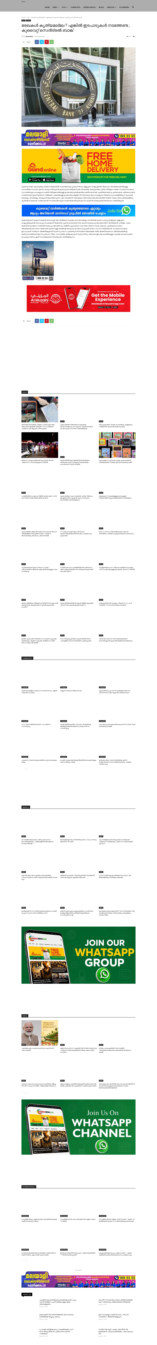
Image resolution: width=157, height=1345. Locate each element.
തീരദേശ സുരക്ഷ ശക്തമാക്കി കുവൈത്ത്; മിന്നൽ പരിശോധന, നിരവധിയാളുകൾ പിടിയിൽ (37, 461)
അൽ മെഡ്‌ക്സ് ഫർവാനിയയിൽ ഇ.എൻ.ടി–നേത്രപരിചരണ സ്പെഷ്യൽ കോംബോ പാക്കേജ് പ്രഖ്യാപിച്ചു (115, 762)
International (89, 7)
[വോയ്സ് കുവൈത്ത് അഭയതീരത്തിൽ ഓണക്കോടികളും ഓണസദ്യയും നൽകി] (78, 745)
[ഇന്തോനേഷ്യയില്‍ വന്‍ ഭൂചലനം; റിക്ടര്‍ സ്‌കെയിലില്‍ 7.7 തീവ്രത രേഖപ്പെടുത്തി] (78, 1238)
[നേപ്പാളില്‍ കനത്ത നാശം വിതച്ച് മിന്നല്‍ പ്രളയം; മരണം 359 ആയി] (78, 1204)
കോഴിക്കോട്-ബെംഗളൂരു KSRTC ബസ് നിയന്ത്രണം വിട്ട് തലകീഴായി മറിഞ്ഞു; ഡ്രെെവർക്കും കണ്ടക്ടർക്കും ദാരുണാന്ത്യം (116, 913)
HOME (47, 7)
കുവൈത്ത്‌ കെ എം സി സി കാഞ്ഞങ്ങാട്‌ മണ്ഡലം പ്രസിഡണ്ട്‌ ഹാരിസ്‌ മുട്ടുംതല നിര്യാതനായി (115, 692)
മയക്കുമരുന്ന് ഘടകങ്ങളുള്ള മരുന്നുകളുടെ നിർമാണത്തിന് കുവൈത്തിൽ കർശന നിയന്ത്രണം (115, 497)
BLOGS (101, 7)
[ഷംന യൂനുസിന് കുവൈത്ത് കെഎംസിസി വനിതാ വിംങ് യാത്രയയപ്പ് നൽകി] (117, 709)
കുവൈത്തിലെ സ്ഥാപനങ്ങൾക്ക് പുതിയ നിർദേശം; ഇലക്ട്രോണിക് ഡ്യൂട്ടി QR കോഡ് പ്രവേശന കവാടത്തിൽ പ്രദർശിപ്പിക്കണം (76, 498)
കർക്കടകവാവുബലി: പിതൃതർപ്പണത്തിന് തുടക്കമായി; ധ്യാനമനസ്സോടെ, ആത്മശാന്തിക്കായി (77, 876)
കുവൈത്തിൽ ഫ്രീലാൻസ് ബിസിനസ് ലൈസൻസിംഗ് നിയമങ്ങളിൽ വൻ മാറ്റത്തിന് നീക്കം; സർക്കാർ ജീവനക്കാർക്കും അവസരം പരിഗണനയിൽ (39, 534)
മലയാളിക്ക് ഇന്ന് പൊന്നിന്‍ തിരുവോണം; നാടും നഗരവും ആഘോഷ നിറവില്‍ (78, 841)
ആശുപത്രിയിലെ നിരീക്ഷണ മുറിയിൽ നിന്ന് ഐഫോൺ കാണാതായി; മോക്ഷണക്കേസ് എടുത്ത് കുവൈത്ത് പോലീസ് (39, 605)
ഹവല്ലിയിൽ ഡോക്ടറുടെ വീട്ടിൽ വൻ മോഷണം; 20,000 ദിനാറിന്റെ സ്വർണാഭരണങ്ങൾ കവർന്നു (39, 497)
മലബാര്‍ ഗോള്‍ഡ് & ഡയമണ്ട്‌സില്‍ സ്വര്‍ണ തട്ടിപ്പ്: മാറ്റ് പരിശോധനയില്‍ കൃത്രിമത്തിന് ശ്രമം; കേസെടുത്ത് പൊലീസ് (78, 1050)
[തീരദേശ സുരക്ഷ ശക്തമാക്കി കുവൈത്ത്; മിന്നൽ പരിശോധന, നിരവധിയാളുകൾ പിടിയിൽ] (39, 445)
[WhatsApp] (51, 42)
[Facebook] (37, 42)
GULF (64, 7)
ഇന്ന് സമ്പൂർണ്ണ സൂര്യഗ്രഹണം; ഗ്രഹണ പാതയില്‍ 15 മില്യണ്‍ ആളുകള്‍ (113, 1316)
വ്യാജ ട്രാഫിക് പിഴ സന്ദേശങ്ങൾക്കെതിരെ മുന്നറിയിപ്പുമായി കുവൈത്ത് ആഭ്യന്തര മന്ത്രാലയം (116, 640)
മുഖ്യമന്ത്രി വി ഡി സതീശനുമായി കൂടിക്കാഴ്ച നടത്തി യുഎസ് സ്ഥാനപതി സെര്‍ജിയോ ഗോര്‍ (39, 912)
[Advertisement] (78, 346)
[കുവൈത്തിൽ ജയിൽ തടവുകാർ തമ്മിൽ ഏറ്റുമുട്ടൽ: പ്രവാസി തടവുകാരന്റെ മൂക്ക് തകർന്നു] (78, 588)
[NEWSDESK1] (22, 36)
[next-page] (26, 647)
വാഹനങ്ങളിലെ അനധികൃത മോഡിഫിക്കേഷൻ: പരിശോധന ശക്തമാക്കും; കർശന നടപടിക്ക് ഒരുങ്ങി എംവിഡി (116, 841)
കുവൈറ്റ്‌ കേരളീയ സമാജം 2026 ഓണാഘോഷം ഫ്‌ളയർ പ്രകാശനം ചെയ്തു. (39, 692)
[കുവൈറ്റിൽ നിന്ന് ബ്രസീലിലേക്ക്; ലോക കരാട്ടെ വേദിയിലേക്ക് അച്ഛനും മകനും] (29, 1319)
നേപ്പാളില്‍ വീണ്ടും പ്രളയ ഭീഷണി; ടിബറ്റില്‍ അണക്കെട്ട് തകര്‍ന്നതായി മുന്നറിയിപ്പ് (39, 1220)
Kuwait (28, 20)
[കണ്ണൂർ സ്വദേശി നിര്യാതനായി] (78, 675)
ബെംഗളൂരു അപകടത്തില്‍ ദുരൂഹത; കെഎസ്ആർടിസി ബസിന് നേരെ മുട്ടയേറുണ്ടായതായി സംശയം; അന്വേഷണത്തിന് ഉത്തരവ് (117, 1086)
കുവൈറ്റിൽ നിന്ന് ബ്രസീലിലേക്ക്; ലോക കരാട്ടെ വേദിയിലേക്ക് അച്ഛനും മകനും (56, 1316)
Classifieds (124, 7)
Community (75, 7)
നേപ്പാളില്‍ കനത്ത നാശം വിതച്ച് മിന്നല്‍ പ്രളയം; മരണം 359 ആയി (78, 1220)
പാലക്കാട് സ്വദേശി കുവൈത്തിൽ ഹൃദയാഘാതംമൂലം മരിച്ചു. (39, 761)
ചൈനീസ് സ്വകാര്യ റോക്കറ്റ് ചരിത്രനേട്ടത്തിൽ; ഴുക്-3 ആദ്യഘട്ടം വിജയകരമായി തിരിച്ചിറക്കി (115, 1301)
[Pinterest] (47, 42)
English (23, 1)
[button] (133, 7)
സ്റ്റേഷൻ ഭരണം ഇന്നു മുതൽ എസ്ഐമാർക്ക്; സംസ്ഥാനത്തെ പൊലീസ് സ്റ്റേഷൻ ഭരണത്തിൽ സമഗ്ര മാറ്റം (39, 877)
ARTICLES (110, 7)
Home (23, 17)
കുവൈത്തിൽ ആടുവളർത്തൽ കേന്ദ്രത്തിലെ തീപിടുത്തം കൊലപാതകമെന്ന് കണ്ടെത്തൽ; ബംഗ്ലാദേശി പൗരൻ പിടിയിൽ (74, 462)
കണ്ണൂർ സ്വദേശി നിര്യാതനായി (70, 691)
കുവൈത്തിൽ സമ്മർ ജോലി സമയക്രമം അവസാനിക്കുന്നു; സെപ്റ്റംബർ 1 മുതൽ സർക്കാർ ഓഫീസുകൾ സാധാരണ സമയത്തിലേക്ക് (76, 426)
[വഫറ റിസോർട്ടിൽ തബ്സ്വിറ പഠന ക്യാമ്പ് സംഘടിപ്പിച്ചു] (39, 709)
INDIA (55, 7)
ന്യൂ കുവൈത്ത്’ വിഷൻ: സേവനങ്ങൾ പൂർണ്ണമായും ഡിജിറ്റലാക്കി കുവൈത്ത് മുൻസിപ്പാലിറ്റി (116, 426)
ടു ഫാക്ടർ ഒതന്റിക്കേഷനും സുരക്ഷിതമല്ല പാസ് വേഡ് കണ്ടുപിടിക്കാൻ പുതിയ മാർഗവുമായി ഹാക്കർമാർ (56, 1331)
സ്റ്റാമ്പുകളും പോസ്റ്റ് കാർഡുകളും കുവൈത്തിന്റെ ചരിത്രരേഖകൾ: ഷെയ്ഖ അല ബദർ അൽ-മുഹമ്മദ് (115, 461)
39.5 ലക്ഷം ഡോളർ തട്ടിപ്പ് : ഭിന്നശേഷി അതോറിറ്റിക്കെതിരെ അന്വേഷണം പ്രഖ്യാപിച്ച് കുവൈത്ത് (75, 534)
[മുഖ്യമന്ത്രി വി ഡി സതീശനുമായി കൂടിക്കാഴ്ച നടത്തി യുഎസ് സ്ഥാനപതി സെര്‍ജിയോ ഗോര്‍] (39, 896)
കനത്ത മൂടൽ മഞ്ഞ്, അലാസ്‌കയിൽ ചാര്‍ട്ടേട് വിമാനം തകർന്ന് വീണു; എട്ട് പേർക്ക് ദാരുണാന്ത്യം (38, 1254)
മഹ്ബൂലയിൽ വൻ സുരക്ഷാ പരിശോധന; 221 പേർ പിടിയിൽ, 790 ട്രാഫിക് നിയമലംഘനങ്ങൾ (115, 604)
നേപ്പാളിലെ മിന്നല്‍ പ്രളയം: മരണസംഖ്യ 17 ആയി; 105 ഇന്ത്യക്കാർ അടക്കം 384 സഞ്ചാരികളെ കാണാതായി (117, 1220)
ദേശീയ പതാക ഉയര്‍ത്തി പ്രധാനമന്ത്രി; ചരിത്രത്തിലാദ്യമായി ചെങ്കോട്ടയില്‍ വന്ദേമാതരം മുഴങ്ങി (115, 1050)
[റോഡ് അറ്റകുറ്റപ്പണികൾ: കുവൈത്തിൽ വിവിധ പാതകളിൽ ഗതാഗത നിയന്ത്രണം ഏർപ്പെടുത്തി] (78, 623)
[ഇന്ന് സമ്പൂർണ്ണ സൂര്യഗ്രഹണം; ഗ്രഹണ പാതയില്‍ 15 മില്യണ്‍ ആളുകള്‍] (89, 1319)
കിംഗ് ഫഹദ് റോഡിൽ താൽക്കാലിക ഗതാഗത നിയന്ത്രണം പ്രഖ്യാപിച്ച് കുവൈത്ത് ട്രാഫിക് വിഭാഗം (116, 533)
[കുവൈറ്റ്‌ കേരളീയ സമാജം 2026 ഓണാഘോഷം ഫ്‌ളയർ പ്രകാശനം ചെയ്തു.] (39, 675)
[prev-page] (22, 647)
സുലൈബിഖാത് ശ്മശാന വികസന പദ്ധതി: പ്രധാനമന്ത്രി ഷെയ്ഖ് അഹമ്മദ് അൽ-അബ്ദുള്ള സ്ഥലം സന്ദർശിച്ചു (39, 569)
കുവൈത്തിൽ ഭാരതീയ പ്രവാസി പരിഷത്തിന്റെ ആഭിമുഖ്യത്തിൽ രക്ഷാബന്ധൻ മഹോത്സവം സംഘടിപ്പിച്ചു (75, 726)
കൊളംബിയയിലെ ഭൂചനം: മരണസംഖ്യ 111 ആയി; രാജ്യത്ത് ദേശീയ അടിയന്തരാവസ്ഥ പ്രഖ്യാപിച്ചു (115, 1254)
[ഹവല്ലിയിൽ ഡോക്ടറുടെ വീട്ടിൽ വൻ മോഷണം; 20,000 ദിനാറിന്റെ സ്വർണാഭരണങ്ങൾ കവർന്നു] (39, 481)
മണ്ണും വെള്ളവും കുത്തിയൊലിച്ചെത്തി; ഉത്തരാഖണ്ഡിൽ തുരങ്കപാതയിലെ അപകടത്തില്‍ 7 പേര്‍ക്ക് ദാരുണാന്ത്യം (78, 1085)
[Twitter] (42, 42)
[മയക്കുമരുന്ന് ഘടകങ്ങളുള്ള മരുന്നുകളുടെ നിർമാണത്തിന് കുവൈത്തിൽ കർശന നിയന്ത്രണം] (117, 481)
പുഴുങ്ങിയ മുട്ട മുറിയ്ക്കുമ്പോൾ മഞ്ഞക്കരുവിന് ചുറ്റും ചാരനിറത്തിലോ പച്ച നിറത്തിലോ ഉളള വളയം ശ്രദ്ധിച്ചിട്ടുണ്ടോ (57, 1302)
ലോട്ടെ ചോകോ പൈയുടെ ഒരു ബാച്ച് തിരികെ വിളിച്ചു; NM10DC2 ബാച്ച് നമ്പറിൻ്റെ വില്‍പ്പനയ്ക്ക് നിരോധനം (38, 1085)
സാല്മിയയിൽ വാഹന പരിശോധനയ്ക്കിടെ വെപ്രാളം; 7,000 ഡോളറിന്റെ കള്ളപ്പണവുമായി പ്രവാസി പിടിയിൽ (117, 568)
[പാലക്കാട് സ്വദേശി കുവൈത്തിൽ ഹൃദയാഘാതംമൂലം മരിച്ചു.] (39, 745)
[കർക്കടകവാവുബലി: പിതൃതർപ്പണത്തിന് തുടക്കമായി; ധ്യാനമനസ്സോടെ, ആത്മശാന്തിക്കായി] (78, 860)
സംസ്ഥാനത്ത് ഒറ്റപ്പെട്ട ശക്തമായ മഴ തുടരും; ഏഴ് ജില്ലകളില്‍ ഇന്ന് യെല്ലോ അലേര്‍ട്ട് (115, 876)
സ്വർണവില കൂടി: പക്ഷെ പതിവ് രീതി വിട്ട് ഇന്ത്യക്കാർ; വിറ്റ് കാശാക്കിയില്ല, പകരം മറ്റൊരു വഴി (115, 1331)
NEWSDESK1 (29, 36)
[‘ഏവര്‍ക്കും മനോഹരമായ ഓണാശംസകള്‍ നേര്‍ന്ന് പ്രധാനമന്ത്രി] (39, 1033)
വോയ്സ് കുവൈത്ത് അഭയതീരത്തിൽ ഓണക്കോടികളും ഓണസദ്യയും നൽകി (78, 761)
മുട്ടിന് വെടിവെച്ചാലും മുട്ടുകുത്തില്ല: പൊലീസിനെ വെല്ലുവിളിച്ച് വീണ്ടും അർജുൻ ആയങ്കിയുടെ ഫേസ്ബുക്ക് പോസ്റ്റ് (76, 913)
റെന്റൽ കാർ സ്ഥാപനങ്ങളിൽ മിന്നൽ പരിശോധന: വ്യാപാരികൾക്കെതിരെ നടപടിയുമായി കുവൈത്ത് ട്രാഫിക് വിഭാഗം (76, 569)
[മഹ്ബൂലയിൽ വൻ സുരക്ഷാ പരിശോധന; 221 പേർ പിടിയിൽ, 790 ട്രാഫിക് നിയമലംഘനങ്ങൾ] (117, 588)
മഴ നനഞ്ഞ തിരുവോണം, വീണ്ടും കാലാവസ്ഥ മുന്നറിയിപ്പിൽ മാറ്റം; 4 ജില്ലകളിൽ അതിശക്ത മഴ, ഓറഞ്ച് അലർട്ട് (37, 841)
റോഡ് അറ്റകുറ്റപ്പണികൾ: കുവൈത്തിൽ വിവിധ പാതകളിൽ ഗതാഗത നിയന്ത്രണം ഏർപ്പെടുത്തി (75, 640)
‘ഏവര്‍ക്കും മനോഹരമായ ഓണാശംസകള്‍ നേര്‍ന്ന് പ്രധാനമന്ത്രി (37, 1049)
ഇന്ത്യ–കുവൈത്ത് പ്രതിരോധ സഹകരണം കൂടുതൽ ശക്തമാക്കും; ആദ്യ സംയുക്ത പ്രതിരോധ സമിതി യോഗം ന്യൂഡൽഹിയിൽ (38, 641)
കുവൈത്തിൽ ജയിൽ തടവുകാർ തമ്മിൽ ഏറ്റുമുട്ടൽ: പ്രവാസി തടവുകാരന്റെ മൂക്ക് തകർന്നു (77, 604)
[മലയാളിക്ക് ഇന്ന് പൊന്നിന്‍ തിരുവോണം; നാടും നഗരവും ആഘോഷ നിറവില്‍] (78, 824)
